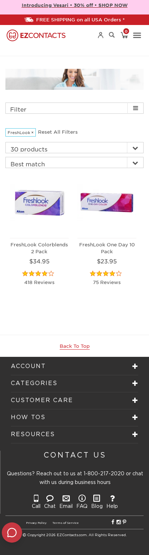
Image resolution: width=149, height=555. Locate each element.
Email (66, 506)
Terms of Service (65, 523)
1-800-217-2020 (104, 474)
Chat (50, 506)
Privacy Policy (36, 523)
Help (112, 506)
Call (36, 506)
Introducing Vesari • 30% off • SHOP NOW (75, 5)
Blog (97, 506)
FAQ (82, 506)
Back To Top (75, 346)
